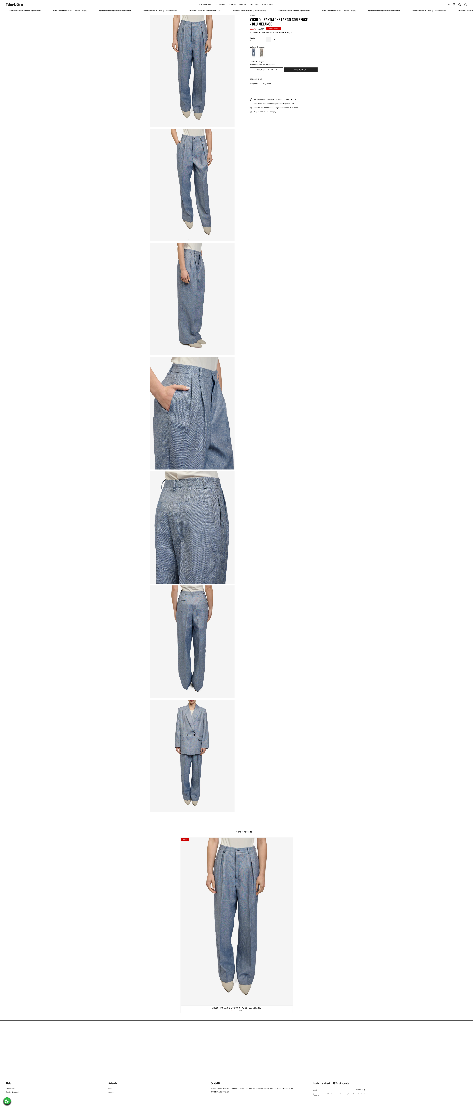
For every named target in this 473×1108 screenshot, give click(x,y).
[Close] (270, 538)
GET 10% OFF (236, 563)
